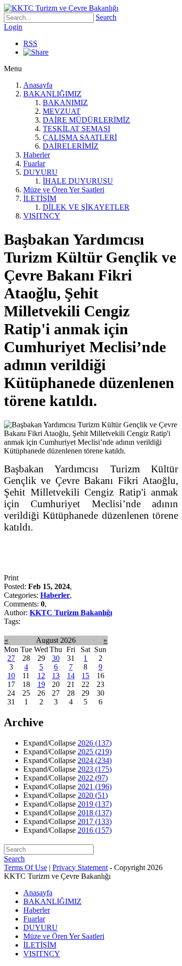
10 (11, 675)
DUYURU (40, 172)
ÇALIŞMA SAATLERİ (80, 137)
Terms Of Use (25, 867)
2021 (95, 786)
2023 (95, 769)
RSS (30, 43)
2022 (93, 778)
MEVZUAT (62, 111)
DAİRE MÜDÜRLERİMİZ (86, 120)
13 (56, 675)
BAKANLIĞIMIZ (52, 94)
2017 (95, 821)
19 (41, 684)
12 (41, 675)
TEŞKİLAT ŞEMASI (76, 129)
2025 (95, 752)
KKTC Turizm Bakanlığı (71, 612)
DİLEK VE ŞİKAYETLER (86, 207)
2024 (95, 760)
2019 (95, 804)
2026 (95, 743)
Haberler (36, 155)
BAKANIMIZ (65, 102)
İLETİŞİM (39, 198)
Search (106, 17)
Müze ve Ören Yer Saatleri (63, 190)
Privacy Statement (80, 867)
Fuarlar (34, 163)
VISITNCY (41, 216)
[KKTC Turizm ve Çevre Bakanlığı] (61, 8)
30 (56, 658)
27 (11, 658)
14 (71, 675)
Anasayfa (37, 85)
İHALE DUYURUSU (78, 181)
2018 (95, 813)
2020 (93, 795)
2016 (95, 830)
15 (85, 675)
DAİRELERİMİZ (71, 146)
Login (13, 27)
